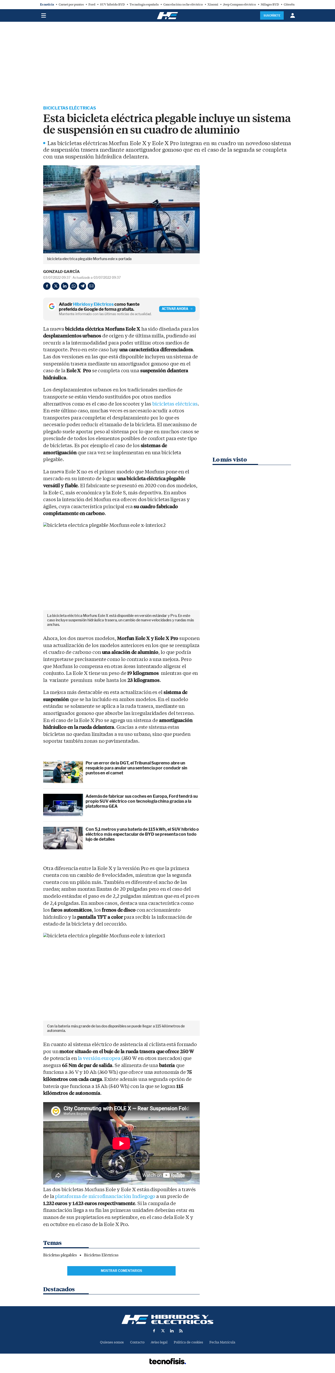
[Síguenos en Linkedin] (172, 1330)
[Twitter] (55, 286)
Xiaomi (213, 4)
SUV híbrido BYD (112, 4)
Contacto (137, 1342)
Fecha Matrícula (222, 1342)
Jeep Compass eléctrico (239, 4)
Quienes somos (112, 1342)
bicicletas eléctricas (175, 404)
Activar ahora (175, 309)
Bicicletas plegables (60, 1255)
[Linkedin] (64, 286)
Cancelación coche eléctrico (183, 4)
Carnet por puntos (71, 4)
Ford (91, 4)
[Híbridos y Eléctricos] (167, 1319)
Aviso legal (159, 1342)
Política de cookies (188, 1342)
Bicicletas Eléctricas (69, 108)
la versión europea (99, 1058)
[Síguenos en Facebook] (154, 1330)
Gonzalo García (61, 271)
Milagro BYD (270, 4)
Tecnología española (144, 4)
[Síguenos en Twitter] (163, 1330)
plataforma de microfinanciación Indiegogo (105, 1196)
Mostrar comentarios (121, 1271)
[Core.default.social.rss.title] (180, 1330)
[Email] (91, 286)
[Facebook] (47, 286)
